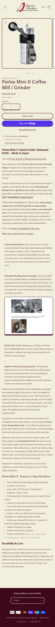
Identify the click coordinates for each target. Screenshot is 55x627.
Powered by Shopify (30, 617)
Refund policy (44, 617)
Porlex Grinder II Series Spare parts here (27, 159)
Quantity (5, 101)
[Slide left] (22, 73)
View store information (14, 143)
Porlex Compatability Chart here (24, 228)
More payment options (27, 129)
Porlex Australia (17, 617)
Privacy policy (22, 621)
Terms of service (35, 621)
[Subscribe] (41, 600)
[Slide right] (33, 73)
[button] (5, 7)
